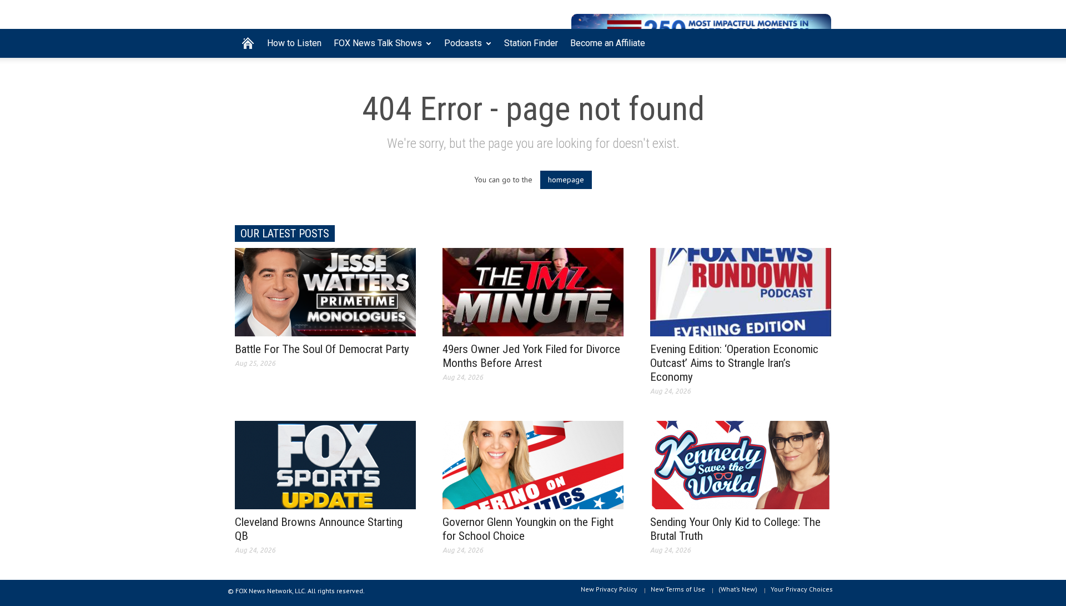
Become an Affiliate (607, 43)
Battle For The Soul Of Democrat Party (322, 349)
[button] (820, 42)
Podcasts (460, 48)
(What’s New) (737, 589)
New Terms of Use (678, 589)
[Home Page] (248, 43)
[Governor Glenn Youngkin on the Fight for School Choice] (533, 464)
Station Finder (531, 43)
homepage (566, 180)
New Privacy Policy (609, 589)
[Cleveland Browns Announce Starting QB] (325, 464)
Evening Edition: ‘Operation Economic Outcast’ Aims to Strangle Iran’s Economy (734, 363)
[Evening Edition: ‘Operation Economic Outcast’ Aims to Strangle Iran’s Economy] (740, 291)
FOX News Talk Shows (375, 48)
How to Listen (294, 43)
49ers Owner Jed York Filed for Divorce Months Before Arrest (531, 356)
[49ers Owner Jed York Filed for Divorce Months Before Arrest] (533, 291)
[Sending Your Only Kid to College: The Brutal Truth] (740, 464)
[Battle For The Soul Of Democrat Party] (325, 291)
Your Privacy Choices (802, 589)
